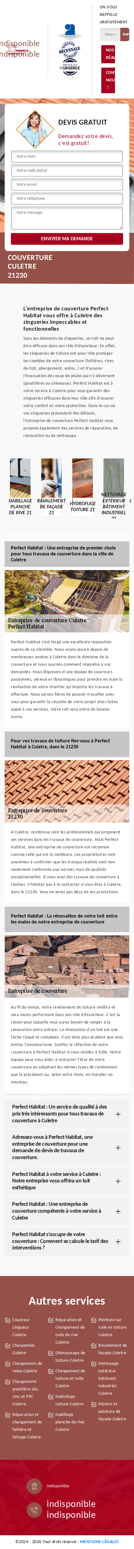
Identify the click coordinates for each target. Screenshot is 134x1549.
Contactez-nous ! (110, 80)
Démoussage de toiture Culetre (70, 1357)
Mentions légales (99, 1542)
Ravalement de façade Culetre (112, 1349)
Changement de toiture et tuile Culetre (70, 1378)
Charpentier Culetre (23, 1349)
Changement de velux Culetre (27, 1367)
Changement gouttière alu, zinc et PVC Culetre (25, 1393)
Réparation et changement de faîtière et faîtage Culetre (27, 1426)
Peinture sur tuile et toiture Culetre (112, 1327)
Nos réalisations (110, 54)
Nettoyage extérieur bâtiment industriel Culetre (108, 1378)
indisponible (71, 1504)
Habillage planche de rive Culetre (69, 1422)
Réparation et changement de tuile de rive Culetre (70, 1331)
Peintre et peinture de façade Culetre (112, 1412)
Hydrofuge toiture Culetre (69, 1400)
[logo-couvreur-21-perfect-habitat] (17, 49)
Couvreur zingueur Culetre (21, 1327)
